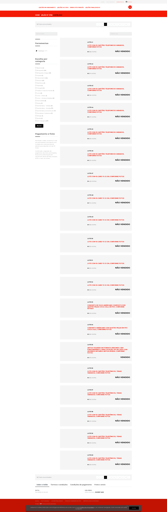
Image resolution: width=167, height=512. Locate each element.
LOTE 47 (90, 173)
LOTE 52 (90, 282)
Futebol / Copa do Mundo (45, 90)
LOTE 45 (90, 129)
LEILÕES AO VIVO (63, 7)
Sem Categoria (42, 121)
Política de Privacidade (87, 507)
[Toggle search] (130, 7)
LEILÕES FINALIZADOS (92, 7)
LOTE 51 (90, 260)
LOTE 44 (90, 107)
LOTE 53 (90, 302)
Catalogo (42, 51)
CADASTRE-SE (120, 2)
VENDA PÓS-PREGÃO (77, 7)
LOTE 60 (90, 455)
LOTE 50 (90, 238)
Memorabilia (41, 100)
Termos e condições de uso (73, 501)
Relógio (39, 116)
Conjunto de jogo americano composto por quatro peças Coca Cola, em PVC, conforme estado (106, 306)
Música (39, 103)
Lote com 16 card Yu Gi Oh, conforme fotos (105, 176)
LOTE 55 (90, 344)
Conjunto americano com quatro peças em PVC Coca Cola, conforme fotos (107, 328)
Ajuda (37, 501)
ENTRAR (129, 2)
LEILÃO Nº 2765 (46, 15)
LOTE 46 (90, 151)
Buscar (39, 126)
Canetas (39, 75)
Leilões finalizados (57, 501)
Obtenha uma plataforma (91, 501)
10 (126, 24)
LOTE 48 (90, 195)
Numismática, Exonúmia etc (46, 111)
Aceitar (134, 508)
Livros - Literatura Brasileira (45, 98)
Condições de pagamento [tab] (81, 485)
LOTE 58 (90, 411)
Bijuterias (40, 68)
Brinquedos (41, 70)
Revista (39, 118)
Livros (39, 93)
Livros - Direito (41, 95)
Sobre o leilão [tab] (42, 485)
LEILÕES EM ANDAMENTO (47, 7)
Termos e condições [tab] (59, 485)
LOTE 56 (90, 368)
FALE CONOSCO (110, 2)
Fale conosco (45, 501)
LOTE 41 (90, 42)
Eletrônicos (40, 83)
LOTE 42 (90, 64)
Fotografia (40, 88)
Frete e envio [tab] (99, 485)
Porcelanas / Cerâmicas (44, 113)
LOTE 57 (90, 390)
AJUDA (102, 2)
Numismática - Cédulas (44, 105)
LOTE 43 (90, 85)
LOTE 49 (90, 217)
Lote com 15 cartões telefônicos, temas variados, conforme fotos (104, 372)
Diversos (40, 80)
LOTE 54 (90, 324)
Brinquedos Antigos (43, 73)
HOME (37, 15)
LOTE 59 (90, 433)
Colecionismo (42, 78)
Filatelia (39, 85)
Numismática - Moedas (44, 108)
